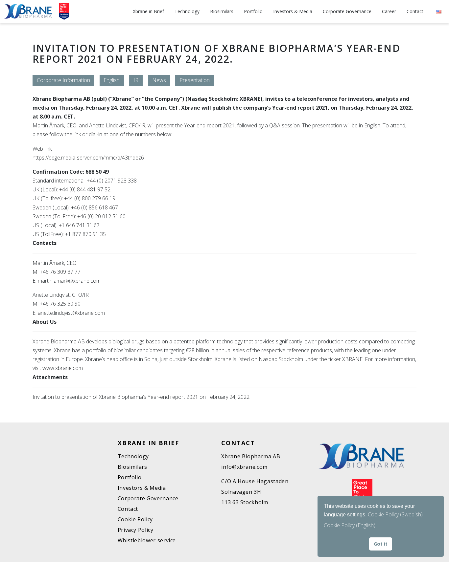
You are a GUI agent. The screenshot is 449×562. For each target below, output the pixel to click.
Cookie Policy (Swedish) (395, 514)
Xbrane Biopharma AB (250, 456)
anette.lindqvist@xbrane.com (71, 312)
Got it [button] (381, 544)
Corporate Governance (347, 11)
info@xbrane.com (244, 466)
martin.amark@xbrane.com (69, 280)
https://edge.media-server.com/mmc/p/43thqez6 (88, 157)
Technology (187, 11)
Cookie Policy (135, 519)
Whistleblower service (147, 540)
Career (389, 11)
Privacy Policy (136, 529)
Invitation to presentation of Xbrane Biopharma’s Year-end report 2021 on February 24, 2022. (141, 396)
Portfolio (253, 11)
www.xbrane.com (63, 368)
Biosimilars (221, 11)
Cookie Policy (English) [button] (349, 525)
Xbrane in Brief (148, 11)
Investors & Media (292, 11)
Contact (415, 11)
